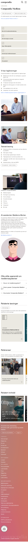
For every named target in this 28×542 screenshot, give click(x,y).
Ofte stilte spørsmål (6, 13)
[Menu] (25, 2)
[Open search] (22, 2)
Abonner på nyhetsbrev (7, 432)
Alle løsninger (5, 307)
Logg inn (19, 432)
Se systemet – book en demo (9, 165)
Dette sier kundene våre (20, 13)
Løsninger (4, 5)
